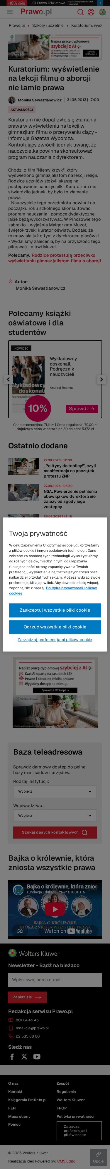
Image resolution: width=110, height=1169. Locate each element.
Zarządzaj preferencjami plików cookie (55, 640)
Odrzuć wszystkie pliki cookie (55, 627)
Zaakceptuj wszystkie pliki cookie (55, 610)
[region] (55, 584)
